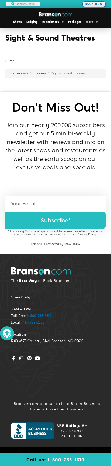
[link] (7, 333)
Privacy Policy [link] (86, 234)
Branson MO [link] (18, 73)
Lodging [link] (32, 22)
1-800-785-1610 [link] (39, 315)
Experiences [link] (50, 22)
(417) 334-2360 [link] (32, 322)
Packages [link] (74, 22)
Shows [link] (17, 22)
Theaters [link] (39, 73)
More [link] (89, 22)
